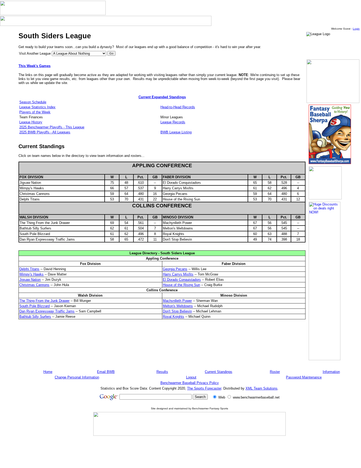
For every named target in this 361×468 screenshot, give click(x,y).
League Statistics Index (37, 107)
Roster (275, 372)
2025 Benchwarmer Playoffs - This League (51, 127)
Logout (191, 377)
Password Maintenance (304, 377)
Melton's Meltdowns (178, 306)
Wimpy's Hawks (31, 274)
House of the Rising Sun (181, 285)
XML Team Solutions (261, 388)
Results (162, 372)
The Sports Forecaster (204, 388)
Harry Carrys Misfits (178, 274)
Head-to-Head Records (177, 107)
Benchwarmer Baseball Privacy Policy (189, 383)
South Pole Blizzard (34, 306)
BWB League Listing (176, 132)
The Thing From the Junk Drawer (44, 301)
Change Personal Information (77, 377)
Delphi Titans (29, 269)
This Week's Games (34, 66)
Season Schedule (32, 102)
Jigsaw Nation (30, 280)
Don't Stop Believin (177, 311)
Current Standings (218, 372)
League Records (172, 122)
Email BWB (106, 372)
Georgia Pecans (175, 269)
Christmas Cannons (34, 285)
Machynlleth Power (177, 301)
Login (356, 28)
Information (331, 372)
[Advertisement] (189, 452)
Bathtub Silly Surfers (35, 317)
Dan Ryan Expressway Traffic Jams (47, 311)
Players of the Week (34, 112)
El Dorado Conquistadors (182, 280)
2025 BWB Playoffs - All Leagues (44, 132)
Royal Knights (173, 317)
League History (30, 122)
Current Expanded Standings (162, 97)
